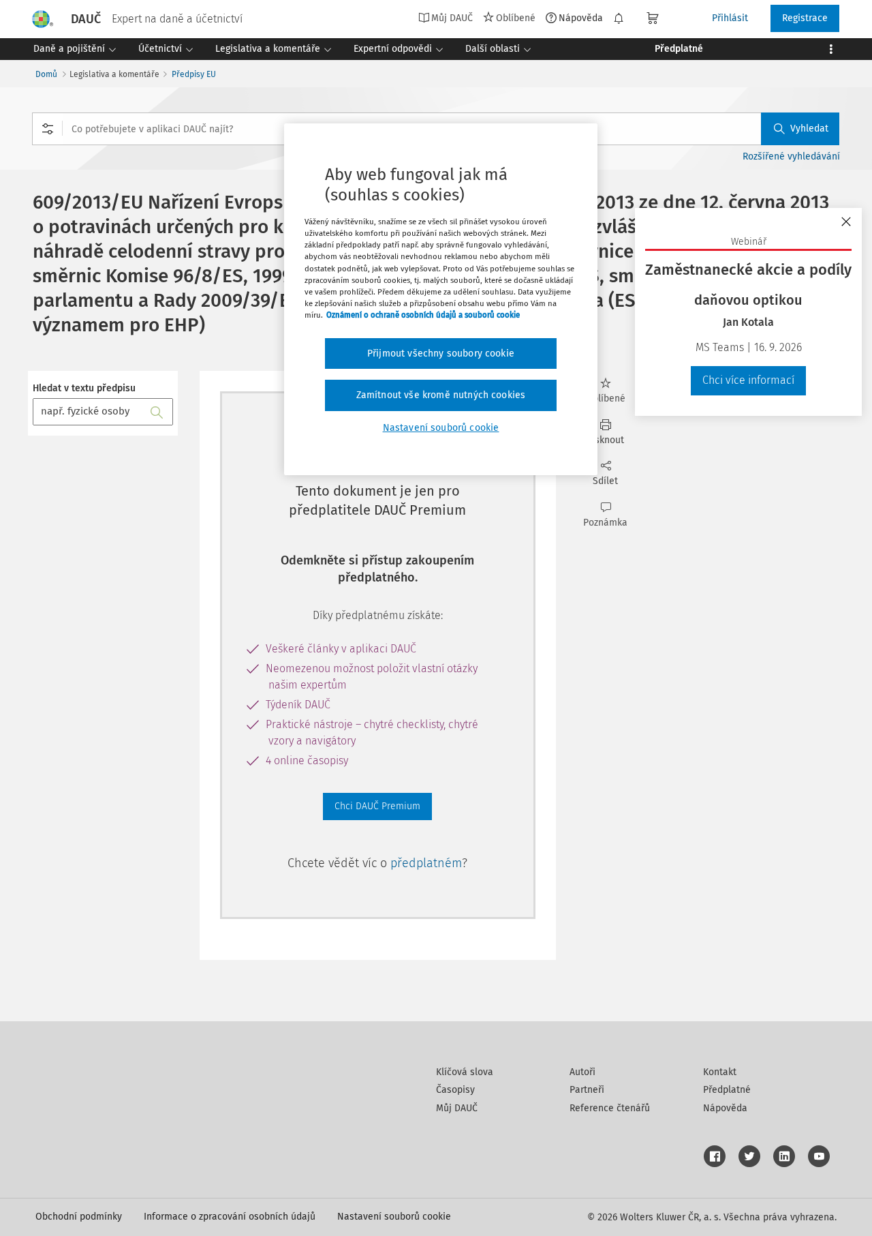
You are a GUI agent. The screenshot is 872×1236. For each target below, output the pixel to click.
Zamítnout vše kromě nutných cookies (441, 395)
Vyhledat (809, 128)
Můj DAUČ (457, 1108)
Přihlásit (730, 18)
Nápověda (581, 17)
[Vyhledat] (156, 412)
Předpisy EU (194, 74)
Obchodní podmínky (78, 1216)
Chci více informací (748, 380)
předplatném (426, 863)
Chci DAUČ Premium (377, 806)
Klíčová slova (464, 1072)
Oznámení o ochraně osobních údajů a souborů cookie (423, 315)
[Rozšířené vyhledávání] (48, 129)
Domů (46, 74)
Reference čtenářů (610, 1108)
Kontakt (719, 1072)
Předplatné (727, 1090)
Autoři (582, 1072)
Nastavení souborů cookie (394, 1216)
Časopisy (455, 1090)
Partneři (587, 1090)
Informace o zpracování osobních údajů (229, 1216)
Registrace (805, 18)
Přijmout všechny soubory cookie (440, 353)
